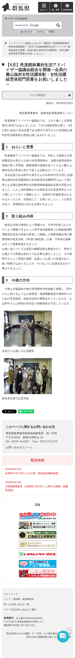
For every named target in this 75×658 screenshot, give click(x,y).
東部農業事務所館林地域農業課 (24, 433)
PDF (51, 31)
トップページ (15, 43)
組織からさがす (33, 43)
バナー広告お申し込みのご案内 (20, 609)
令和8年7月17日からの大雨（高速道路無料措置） (32, 473)
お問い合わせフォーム (19, 447)
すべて (28, 31)
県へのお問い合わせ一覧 (16, 604)
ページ (41, 31)
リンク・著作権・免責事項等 (19, 599)
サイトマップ (11, 594)
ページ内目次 (37, 95)
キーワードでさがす (16, 18)
